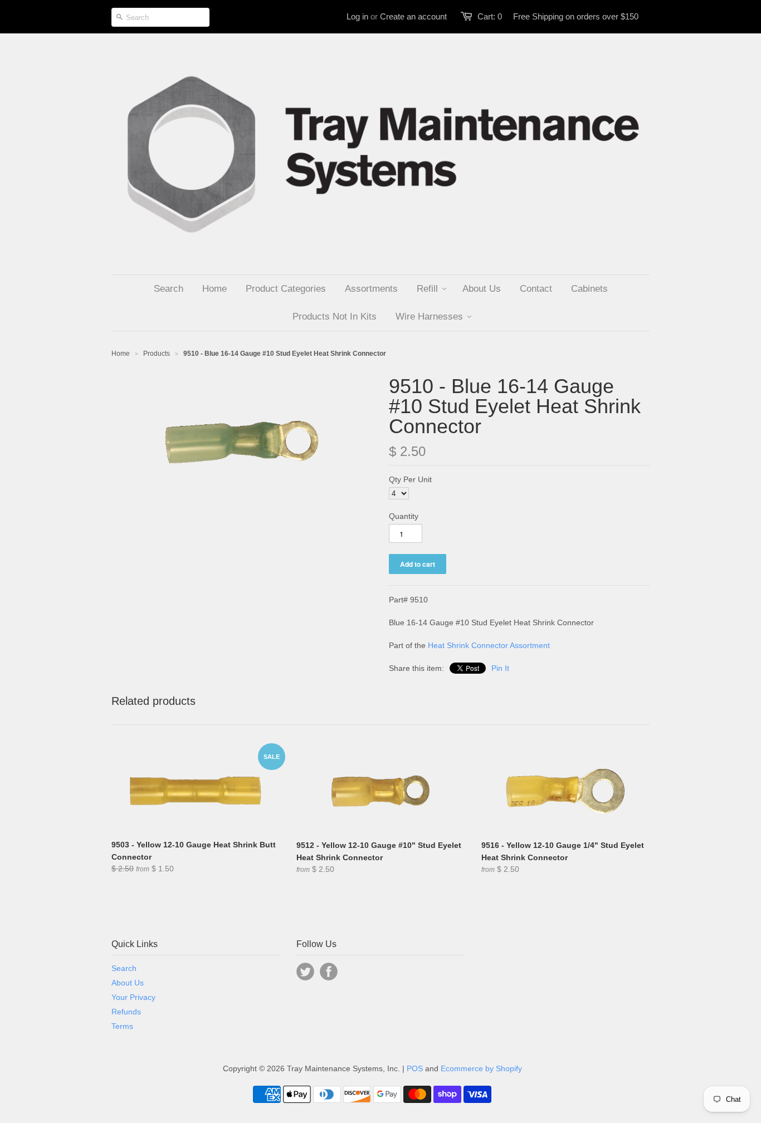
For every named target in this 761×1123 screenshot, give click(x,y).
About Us (127, 982)
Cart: (489, 16)
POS (415, 1068)
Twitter (305, 971)
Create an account (413, 16)
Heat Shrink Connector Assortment (489, 645)
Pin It (500, 668)
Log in (357, 16)
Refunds (126, 1011)
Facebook (329, 971)
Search (123, 968)
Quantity (403, 516)
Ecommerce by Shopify (481, 1068)
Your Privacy (133, 997)
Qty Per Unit (410, 479)
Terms (122, 1026)
